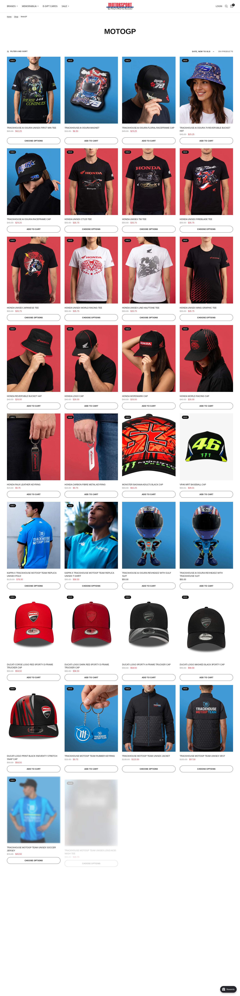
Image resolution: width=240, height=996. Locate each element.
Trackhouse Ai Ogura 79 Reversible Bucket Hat (205, 129)
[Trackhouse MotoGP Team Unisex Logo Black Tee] (206, 809)
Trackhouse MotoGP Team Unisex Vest (202, 756)
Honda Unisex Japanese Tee (23, 308)
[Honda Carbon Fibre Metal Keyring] (91, 446)
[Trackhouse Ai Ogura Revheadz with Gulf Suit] (149, 535)
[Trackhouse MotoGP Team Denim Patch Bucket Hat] (91, 901)
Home (9, 17)
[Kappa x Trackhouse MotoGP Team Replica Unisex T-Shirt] (91, 535)
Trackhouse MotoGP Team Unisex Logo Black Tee (206, 849)
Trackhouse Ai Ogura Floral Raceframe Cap (148, 128)
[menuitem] (13, 6)
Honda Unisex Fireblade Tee (196, 219)
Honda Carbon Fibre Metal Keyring (85, 484)
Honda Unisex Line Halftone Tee (140, 308)
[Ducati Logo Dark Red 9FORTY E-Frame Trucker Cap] (91, 626)
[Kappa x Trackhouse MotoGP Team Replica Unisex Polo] (33, 535)
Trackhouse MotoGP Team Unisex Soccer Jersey (31, 849)
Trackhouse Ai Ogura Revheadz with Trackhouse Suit (201, 574)
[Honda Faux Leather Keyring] (33, 446)
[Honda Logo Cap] (91, 358)
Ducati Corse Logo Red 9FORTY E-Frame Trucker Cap (30, 666)
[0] (231, 6)
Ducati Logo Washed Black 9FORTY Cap (202, 664)
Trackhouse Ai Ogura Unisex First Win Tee (31, 128)
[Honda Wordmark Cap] (149, 358)
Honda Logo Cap (74, 396)
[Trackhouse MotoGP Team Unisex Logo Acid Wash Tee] (91, 809)
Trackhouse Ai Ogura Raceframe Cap (29, 219)
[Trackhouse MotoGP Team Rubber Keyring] (91, 718)
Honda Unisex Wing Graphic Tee (198, 308)
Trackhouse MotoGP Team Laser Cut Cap (146, 939)
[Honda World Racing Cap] (206, 358)
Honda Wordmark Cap (135, 396)
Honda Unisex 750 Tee (134, 219)
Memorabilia (29, 6)
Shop (16, 17)
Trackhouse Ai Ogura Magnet (82, 128)
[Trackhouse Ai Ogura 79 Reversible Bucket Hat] (206, 90)
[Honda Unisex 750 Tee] (149, 181)
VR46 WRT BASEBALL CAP (193, 484)
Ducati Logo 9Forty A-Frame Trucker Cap (146, 664)
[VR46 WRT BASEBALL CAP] (206, 446)
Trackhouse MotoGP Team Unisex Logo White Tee (33, 940)
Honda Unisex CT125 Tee (78, 219)
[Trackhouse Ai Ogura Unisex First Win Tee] (33, 90)
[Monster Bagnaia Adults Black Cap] (149, 446)
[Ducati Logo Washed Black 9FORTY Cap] (206, 626)
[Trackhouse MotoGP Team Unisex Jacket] (149, 718)
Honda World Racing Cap (194, 396)
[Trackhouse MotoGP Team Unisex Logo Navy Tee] (149, 809)
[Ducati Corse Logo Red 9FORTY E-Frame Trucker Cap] (33, 626)
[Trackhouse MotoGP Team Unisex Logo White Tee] (33, 901)
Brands (11, 6)
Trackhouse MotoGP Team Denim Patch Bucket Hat (87, 940)
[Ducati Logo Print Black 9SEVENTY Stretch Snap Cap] (33, 718)
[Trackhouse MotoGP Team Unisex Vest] (206, 718)
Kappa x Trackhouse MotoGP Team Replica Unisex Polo (31, 574)
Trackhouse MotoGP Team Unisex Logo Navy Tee (148, 849)
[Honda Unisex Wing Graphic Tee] (206, 270)
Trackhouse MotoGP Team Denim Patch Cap (205, 939)
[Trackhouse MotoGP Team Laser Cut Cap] (149, 901)
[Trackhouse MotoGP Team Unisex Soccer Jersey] (33, 809)
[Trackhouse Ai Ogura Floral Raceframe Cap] (149, 90)
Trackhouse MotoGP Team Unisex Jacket (146, 756)
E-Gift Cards (50, 6)
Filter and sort (19, 51)
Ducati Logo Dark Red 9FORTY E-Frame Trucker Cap (87, 666)
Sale (64, 6)
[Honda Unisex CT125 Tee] (91, 181)
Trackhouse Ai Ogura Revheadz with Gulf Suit (146, 574)
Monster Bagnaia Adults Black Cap (142, 484)
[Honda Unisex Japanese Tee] (33, 270)
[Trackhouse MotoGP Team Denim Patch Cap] (206, 901)
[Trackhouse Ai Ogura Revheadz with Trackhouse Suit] (206, 535)
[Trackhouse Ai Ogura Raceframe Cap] (33, 181)
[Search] (226, 6)
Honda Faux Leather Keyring (23, 484)
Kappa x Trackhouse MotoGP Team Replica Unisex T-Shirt (89, 574)
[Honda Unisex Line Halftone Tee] (149, 270)
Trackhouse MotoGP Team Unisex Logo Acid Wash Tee (90, 849)
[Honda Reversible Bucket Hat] (33, 358)
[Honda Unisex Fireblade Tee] (206, 181)
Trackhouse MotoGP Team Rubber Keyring (90, 756)
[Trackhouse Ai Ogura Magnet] (91, 90)
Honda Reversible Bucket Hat (24, 396)
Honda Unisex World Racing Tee (83, 308)
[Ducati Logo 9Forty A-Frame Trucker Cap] (149, 626)
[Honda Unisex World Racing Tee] (91, 270)
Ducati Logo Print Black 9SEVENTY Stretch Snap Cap (32, 757)
